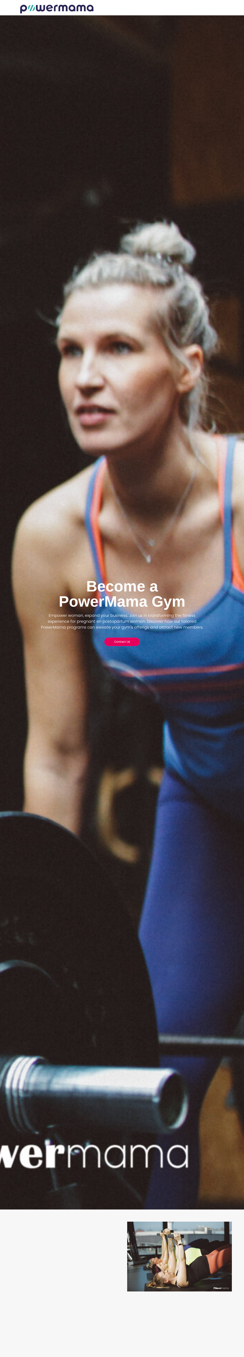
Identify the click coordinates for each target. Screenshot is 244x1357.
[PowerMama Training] (57, 9)
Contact (216, 9)
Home (202, 9)
